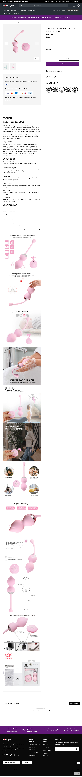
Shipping (48, 37)
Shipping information (34, 744)
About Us (45, 744)
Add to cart (69, 59)
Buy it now (62, 63)
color (47, 41)
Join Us (47, 1)
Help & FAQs (32, 755)
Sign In (53, 1)
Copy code (67, 17)
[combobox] (43, 5)
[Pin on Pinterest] (57, 83)
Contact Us (46, 747)
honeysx (7, 769)
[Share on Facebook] (54, 83)
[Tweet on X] (51, 83)
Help (53, 10)
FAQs (78, 769)
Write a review (74, 704)
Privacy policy (61, 769)
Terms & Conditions (71, 769)
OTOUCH (48, 26)
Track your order (33, 752)
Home (4, 22)
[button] (78, 5)
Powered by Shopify (13, 769)
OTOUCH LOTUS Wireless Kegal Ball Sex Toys (15, 22)
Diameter (48, 49)
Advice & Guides (61, 10)
